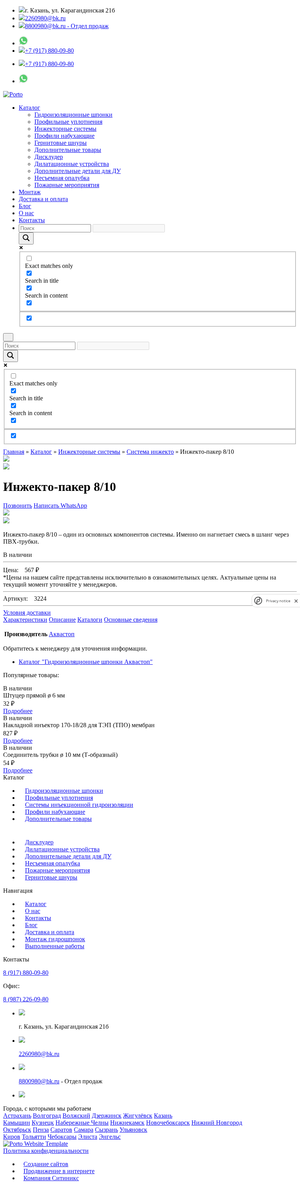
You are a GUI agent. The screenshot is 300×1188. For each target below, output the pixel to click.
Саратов (61, 1129)
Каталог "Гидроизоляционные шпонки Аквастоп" (86, 661)
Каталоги (89, 619)
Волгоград (47, 1115)
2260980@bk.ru (45, 18)
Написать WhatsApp (60, 505)
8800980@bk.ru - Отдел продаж (67, 26)
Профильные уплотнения (68, 121)
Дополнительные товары (67, 149)
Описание (62, 619)
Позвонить (17, 505)
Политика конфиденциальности (46, 1150)
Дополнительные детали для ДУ (77, 171)
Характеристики (25, 619)
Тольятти (34, 1136)
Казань (163, 1115)
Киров (11, 1136)
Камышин (16, 1122)
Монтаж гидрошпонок (55, 939)
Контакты (32, 220)
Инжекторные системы (65, 128)
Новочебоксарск (168, 1122)
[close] (296, 601)
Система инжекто (150, 451)
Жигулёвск (137, 1115)
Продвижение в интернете (59, 1171)
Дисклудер (48, 156)
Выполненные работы (54, 946)
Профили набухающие (64, 135)
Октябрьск (17, 1129)
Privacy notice (278, 601)
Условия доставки (27, 612)
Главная (13, 451)
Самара (83, 1129)
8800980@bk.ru (39, 1081)
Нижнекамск (127, 1122)
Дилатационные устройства (71, 164)
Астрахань (17, 1115)
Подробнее (17, 711)
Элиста (87, 1136)
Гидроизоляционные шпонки (73, 114)
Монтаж (30, 192)
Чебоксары (62, 1136)
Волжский (76, 1115)
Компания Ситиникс (51, 1178)
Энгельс (110, 1136)
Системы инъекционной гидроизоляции (79, 804)
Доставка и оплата (43, 199)
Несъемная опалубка (61, 178)
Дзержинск (106, 1115)
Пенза (41, 1129)
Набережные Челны (82, 1122)
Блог (25, 206)
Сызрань (106, 1129)
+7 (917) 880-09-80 (49, 50)
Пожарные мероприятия (66, 185)
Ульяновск (133, 1129)
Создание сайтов (45, 1164)
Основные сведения (130, 619)
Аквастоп (62, 634)
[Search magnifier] (26, 238)
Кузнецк (43, 1122)
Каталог (29, 107)
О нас (26, 213)
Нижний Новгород (216, 1122)
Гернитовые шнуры (60, 142)
